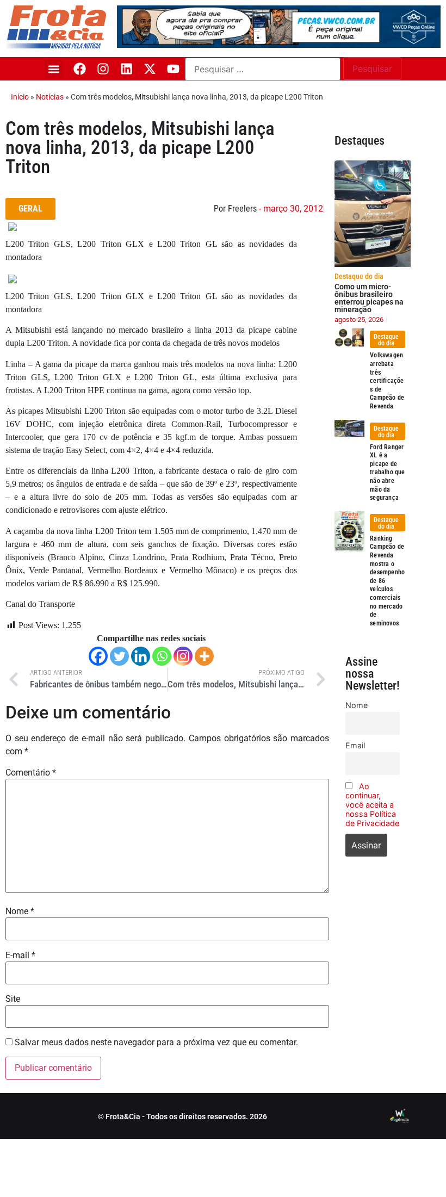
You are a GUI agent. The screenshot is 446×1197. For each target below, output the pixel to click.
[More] (204, 656)
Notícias (50, 96)
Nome (19, 911)
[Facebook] (79, 68)
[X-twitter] (150, 68)
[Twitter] (119, 656)
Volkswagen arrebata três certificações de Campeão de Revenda (387, 380)
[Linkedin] (126, 68)
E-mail (20, 955)
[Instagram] (103, 68)
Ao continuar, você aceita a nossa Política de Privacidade (372, 805)
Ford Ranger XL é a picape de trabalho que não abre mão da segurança (387, 472)
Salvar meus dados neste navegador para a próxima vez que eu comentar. (156, 1042)
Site (12, 999)
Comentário (30, 772)
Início (20, 96)
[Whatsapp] (161, 656)
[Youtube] (173, 68)
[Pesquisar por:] (262, 69)
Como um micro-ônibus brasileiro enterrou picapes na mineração (369, 298)
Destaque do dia (358, 276)
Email (355, 745)
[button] (54, 69)
